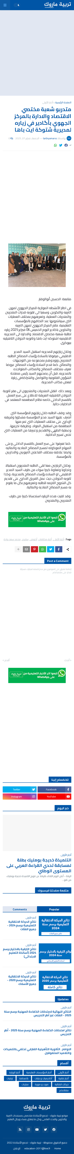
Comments (20, 909)
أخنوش (33, 539)
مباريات (25, 1084)
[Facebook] (66, 145)
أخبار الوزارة (14, 1072)
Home (57, 1148)
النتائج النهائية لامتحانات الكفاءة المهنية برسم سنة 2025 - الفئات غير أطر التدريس (37, 1013)
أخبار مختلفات (45, 539)
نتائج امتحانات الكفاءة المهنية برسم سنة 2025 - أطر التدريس (37, 1032)
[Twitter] (60, 145)
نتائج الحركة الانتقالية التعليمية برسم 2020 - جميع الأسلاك (21, 980)
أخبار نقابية (63, 1078)
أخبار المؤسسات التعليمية (39, 1072)
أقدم (7, 660)
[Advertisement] (37, 53)
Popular (54, 909)
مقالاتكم (64, 1090)
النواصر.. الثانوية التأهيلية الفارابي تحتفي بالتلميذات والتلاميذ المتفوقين (37, 1051)
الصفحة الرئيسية (63, 102)
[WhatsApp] (55, 145)
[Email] (26, 549)
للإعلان (16, 1148)
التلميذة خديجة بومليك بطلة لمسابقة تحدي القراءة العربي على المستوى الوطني (38, 865)
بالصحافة (23, 1078)
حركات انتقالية (62, 1084)
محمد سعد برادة (12, 539)
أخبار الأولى (47, 102)
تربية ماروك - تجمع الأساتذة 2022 (24, 1142)
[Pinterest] (34, 549)
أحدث (67, 660)
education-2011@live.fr (37, 1148)
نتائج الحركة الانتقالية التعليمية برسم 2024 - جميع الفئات (21, 925)
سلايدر (25, 539)
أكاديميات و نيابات (43, 1078)
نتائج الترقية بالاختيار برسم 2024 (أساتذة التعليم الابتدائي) (19, 952)
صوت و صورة (41, 1084)
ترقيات (10, 1078)
